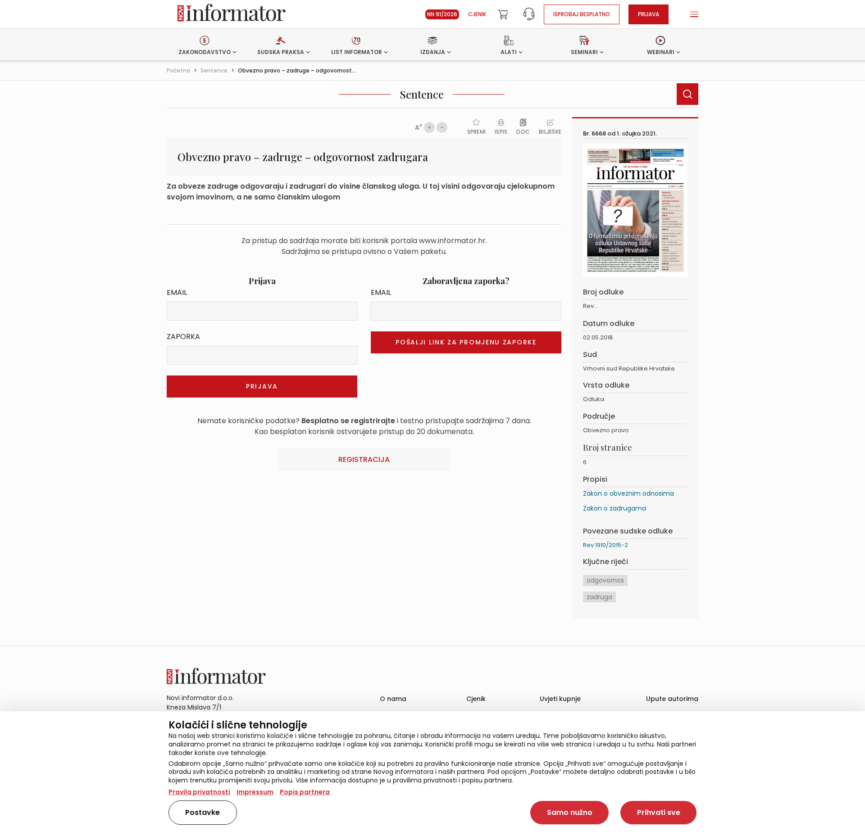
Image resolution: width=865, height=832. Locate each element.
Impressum (255, 791)
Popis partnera (305, 791)
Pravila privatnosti (199, 791)
